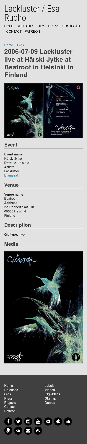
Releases (25, 26)
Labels (49, 385)
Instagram (28, 421)
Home (9, 26)
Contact (14, 31)
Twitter (18, 421)
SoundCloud (68, 421)
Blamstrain (12, 175)
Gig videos (52, 394)
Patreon (32, 31)
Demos (50, 402)
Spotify (48, 421)
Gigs (41, 26)
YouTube (38, 421)
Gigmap (50, 398)
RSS (38, 431)
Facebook (8, 421)
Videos (50, 389)
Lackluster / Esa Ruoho (31, 13)
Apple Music (58, 421)
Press (53, 26)
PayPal (8, 431)
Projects (71, 26)
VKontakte (18, 431)
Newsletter (28, 431)
